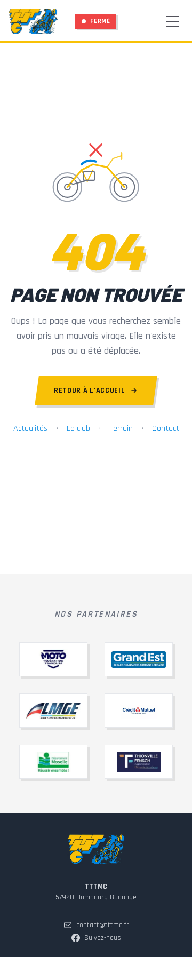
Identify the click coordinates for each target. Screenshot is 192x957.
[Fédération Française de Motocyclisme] (53, 659)
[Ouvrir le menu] (172, 21)
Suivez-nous (102, 938)
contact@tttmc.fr (102, 925)
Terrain (121, 428)
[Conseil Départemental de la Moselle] (53, 762)
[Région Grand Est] (139, 659)
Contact (165, 428)
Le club (78, 428)
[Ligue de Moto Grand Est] (53, 710)
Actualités (30, 428)
